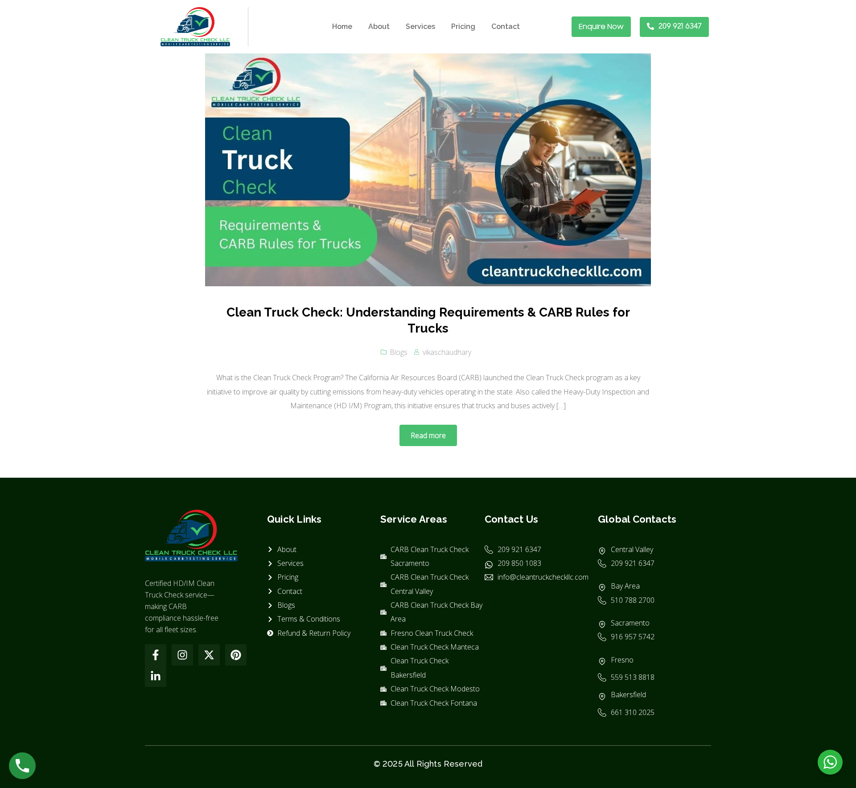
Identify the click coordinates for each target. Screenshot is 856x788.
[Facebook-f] (155, 655)
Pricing (463, 26)
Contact (505, 26)
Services (420, 26)
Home (342, 26)
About (379, 26)
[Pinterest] (236, 655)
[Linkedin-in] (155, 676)
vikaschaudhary (447, 352)
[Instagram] (182, 655)
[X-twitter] (209, 655)
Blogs (398, 352)
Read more (428, 435)
